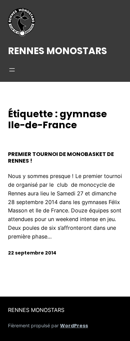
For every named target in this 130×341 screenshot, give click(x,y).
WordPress (74, 325)
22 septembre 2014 (32, 252)
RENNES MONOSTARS (57, 50)
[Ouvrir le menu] (12, 70)
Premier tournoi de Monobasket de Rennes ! (61, 157)
